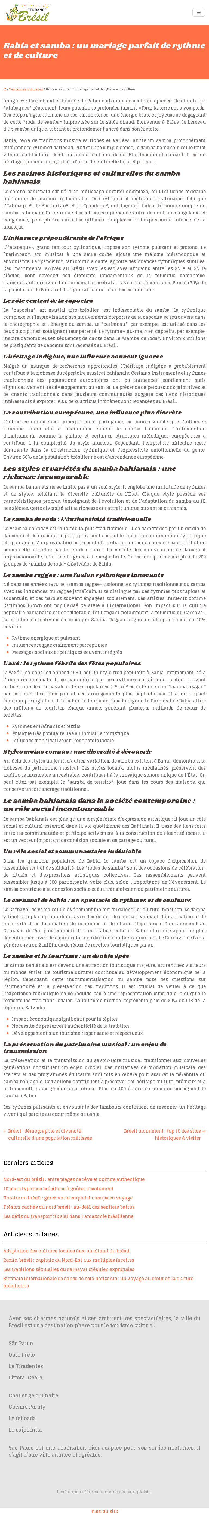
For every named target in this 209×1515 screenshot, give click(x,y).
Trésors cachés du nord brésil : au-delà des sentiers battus (69, 1207)
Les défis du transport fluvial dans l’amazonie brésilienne (68, 1216)
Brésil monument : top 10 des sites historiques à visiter (162, 1134)
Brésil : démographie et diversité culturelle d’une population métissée (50, 1134)
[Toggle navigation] (198, 12)
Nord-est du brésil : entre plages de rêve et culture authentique (74, 1179)
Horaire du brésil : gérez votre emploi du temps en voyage (68, 1198)
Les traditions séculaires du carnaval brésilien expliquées (68, 1269)
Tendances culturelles (26, 89)
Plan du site (104, 1511)
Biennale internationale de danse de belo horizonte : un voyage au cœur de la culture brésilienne (98, 1282)
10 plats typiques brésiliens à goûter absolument (58, 1188)
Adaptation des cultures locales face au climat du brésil (66, 1251)
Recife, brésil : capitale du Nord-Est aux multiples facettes (68, 1260)
